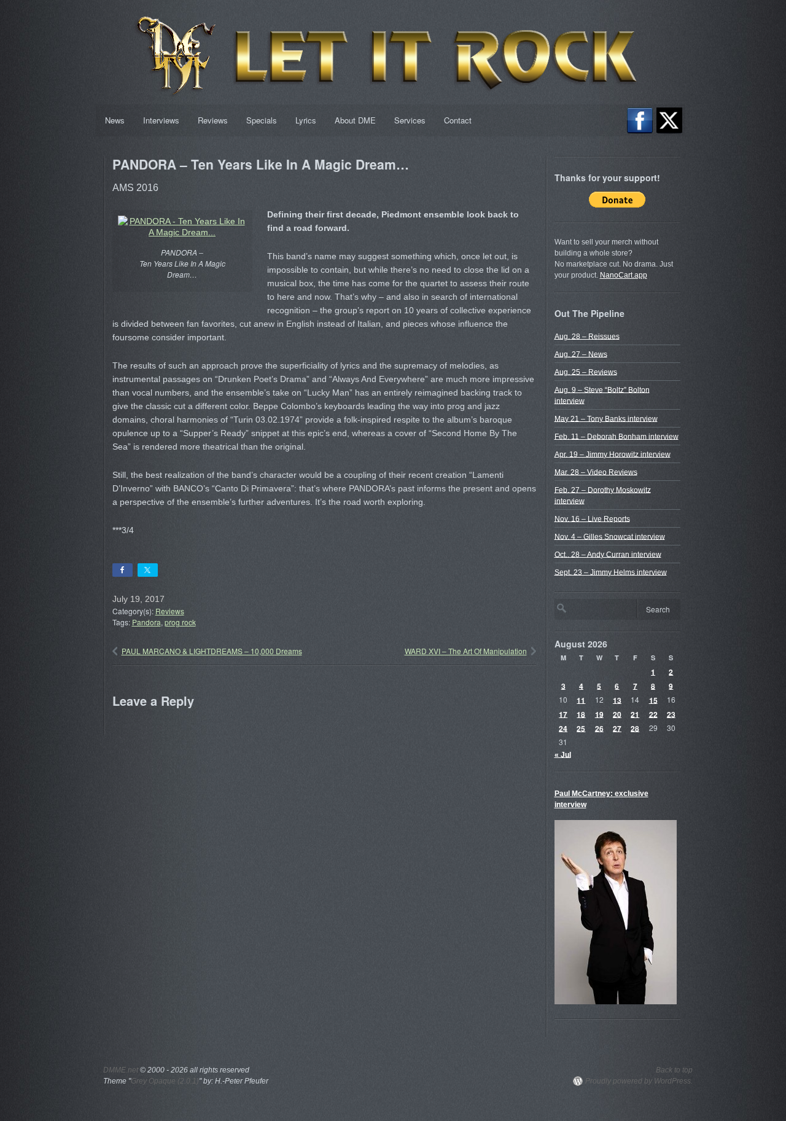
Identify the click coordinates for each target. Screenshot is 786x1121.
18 (581, 713)
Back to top (674, 1070)
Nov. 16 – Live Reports (592, 518)
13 (617, 699)
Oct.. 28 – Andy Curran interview (607, 554)
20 (617, 713)
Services (410, 120)
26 (599, 727)
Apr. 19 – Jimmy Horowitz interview (612, 454)
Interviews (161, 120)
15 (653, 699)
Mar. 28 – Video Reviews (595, 471)
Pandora (146, 622)
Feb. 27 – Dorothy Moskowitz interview (602, 495)
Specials (261, 120)
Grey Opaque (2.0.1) (165, 1081)
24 (563, 727)
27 (617, 727)
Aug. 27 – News (580, 354)
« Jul (562, 754)
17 (563, 713)
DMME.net (120, 1070)
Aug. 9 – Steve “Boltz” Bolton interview (602, 395)
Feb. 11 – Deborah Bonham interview (616, 436)
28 (635, 727)
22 (653, 713)
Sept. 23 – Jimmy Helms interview (610, 572)
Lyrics (305, 120)
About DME (355, 120)
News (115, 120)
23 (671, 713)
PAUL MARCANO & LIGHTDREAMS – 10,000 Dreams (212, 651)
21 (635, 713)
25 (581, 727)
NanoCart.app (623, 275)
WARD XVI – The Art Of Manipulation (466, 651)
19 (599, 713)
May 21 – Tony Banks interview (606, 418)
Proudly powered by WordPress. (639, 1081)
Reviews (213, 120)
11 (581, 699)
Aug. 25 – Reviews (585, 371)
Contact (458, 120)
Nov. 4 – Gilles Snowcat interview (609, 536)
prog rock (180, 622)
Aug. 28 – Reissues (587, 336)
